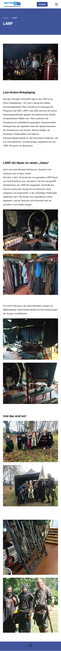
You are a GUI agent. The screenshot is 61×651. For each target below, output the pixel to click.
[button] (30, 645)
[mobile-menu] (55, 4)
